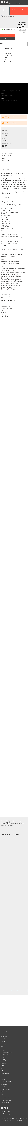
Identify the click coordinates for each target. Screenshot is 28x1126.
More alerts (5, 160)
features (22, 31)
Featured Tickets (10, 834)
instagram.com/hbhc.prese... (10, 263)
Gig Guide (22, 24)
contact (3, 1079)
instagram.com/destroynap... (10, 262)
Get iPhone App (5, 1111)
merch (2, 1046)
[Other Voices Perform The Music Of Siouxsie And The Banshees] (14, 910)
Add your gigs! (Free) (7, 822)
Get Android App (5, 1114)
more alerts (4, 316)
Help (12, 5)
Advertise (18, 3)
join (2, 1068)
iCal (3, 157)
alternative (4, 269)
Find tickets (16, 822)
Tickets (22, 23)
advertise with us (6, 1081)
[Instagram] (8, 301)
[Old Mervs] (14, 885)
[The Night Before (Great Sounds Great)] (14, 986)
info (2, 1094)
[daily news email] (14, 301)
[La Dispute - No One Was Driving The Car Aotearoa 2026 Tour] (14, 860)
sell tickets (4, 1084)
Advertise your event (7, 825)
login (2, 1065)
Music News (21, 27)
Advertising (8, 53)
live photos (23, 28)
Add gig (5, 3)
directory (3, 1044)
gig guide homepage (7, 1052)
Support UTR (8, 55)
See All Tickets (15, 990)
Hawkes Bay (16, 100)
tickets (3, 1057)
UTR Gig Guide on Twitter (17, 823)
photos (3, 1041)
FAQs (2, 1092)
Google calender (7, 155)
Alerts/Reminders (6, 1100)
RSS (3, 158)
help (2, 1070)
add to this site (5, 1089)
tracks (23, 32)
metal (3, 270)
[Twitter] (5, 301)
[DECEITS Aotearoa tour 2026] (14, 960)
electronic (12, 269)
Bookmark (4, 312)
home (2, 1034)
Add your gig (8, 49)
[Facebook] (2, 301)
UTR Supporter (5, 1102)
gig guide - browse (6, 1055)
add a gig (3, 1060)
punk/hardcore (10, 270)
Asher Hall (4, 100)
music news (4, 1036)
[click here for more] (14, 70)
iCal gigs (8, 823)
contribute (4, 1086)
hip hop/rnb (21, 269)
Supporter (6, 5)
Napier (10, 100)
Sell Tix (11, 3)
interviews (4, 1039)
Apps (5, 57)
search (4, 11)
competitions (5, 1073)
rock (17, 270)
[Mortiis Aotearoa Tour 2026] (14, 935)
